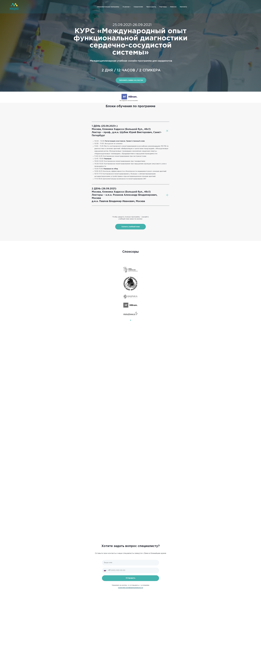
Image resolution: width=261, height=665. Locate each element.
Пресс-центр (151, 6)
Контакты (183, 6)
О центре (126, 6)
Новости (173, 6)
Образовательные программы (108, 6)
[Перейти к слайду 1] (130, 320)
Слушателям (138, 6)
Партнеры (163, 6)
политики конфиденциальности (130, 587)
